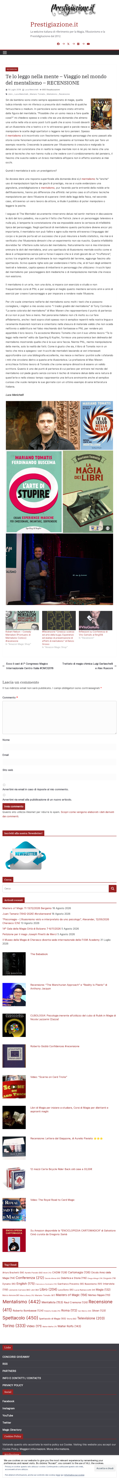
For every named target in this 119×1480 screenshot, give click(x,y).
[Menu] (4, 52)
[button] (43, 425)
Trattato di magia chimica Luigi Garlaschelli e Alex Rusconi (87, 666)
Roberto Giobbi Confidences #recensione (54, 1046)
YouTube (7, 1415)
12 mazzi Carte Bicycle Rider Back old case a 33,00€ (61, 1169)
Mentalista (52, 1302)
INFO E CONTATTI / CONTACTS (21, 1378)
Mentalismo (52, 94)
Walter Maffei (49, 1326)
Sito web (7, 769)
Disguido (109, 1278)
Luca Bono (66, 1290)
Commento (10, 697)
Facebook (8, 1401)
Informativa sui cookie (74, 1475)
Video (34, 1326)
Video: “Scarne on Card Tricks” (48, 1077)
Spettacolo (20, 1318)
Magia (103, 1289)
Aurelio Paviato (34, 1272)
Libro (10, 94)
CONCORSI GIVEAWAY (16, 1356)
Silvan (99, 1310)
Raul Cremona (76, 1302)
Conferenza (30, 1278)
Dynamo (9, 1284)
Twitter (6, 1422)
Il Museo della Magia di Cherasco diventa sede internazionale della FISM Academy (51, 939)
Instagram (8, 1408)
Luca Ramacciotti (84, 1290)
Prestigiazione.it (54, 24)
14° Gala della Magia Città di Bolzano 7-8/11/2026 (31, 928)
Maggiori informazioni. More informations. (45, 1449)
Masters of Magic (71, 1295)
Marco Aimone (10, 1295)
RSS (5, 1363)
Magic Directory (12, 1429)
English (25, 1283)
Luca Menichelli (31, 89)
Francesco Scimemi (46, 1284)
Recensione (64, 94)
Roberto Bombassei (28, 1310)
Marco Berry (27, 1295)
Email (5, 754)
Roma (69, 1310)
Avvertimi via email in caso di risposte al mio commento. (35, 789)
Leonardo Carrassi (19, 1290)
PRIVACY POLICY (12, 1385)
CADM (59, 1272)
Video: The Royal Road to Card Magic (52, 1199)
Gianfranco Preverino (70, 1284)
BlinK (47, 1273)
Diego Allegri (95, 1278)
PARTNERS (9, 1370)
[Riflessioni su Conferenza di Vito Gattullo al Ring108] (95, 620)
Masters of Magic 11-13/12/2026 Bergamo (27, 908)
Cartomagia (79, 1272)
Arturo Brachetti (13, 1272)
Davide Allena (52, 1278)
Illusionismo (93, 1284)
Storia (71, 1319)
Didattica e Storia (74, 1278)
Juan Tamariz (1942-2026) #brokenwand (26, 913)
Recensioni (12, 69)
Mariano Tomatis (37, 94)
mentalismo (14, 135)
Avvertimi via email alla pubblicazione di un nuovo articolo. (37, 799)
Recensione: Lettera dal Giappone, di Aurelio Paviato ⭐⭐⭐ (66, 1138)
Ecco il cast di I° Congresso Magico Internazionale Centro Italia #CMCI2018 (29, 666)
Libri (35, 1290)
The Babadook (39, 954)
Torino (14, 1325)
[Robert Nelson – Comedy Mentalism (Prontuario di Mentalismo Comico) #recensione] (22, 620)
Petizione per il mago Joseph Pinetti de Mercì (29, 934)
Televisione (91, 1318)
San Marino (84, 1311)
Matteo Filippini (99, 1295)
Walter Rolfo (69, 1326)
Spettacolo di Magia (52, 1318)
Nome (6, 739)
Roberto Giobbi (52, 1311)
